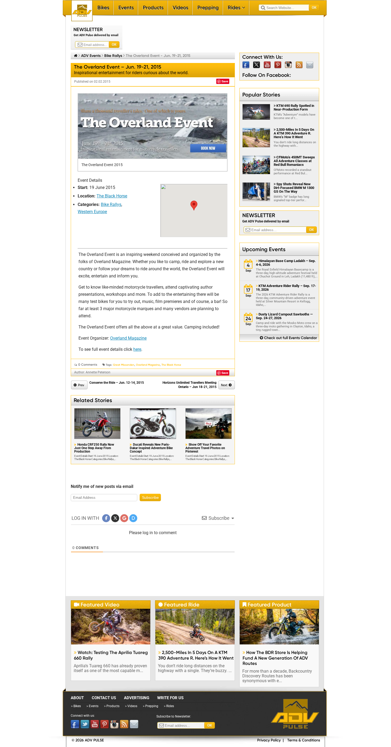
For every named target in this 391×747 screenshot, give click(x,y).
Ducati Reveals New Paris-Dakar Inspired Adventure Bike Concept (151, 448)
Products (153, 7)
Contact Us (104, 697)
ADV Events (91, 55)
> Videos (131, 706)
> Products (111, 706)
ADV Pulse (295, 714)
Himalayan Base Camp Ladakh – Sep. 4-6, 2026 (286, 263)
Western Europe (92, 211)
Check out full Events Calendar (288, 338)
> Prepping (150, 706)
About (77, 697)
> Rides (169, 706)
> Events (92, 706)
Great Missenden (123, 364)
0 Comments (87, 364)
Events (126, 7)
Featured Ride (178, 604)
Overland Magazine (128, 338)
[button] (193, 205)
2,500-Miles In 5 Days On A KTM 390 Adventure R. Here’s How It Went (294, 133)
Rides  (236, 7)
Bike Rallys (113, 55)
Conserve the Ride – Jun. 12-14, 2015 (116, 383)
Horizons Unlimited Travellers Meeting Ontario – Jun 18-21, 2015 (190, 385)
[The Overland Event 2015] (152, 126)
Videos (180, 7)
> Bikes (76, 706)
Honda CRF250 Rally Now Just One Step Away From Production (94, 448)
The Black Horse (112, 196)
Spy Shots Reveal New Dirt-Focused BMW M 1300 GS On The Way (294, 187)
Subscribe (150, 497)
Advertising (136, 697)
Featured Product (267, 604)
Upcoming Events (263, 249)
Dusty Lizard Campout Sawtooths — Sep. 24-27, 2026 (284, 316)
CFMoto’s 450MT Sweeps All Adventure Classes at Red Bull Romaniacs (294, 161)
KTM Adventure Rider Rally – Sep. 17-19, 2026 (286, 288)
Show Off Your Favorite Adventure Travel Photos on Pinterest (205, 448)
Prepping (208, 7)
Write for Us (170, 697)
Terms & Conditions (303, 740)
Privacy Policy (269, 740)
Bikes (103, 7)
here (137, 349)
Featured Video (96, 604)
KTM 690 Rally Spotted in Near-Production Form (294, 107)
